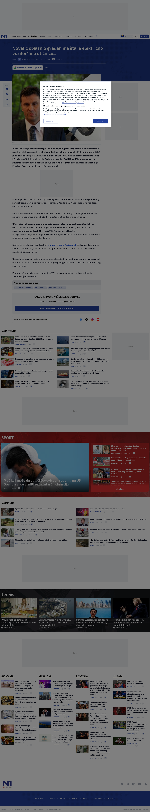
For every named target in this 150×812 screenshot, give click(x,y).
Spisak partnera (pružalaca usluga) (54, 114)
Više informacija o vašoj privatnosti (73, 103)
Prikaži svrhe (50, 121)
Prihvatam (100, 121)
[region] (75, 104)
